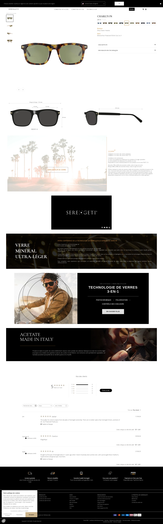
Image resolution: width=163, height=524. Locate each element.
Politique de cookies (135, 520)
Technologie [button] (92, 9)
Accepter (31, 514)
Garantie (106, 520)
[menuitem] (61, 9)
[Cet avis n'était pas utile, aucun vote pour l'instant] (139, 430)
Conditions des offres (107, 522)
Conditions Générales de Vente (96, 520)
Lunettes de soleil (43, 497)
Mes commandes (73, 502)
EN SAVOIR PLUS (113, 311)
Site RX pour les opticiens (103, 504)
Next (23, 89)
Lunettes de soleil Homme (45, 498)
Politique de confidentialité (115, 520)
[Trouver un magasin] (146, 9)
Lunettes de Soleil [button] (61, 9)
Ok (119, 3)
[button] (4, 521)
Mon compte (72, 500)
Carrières (134, 500)
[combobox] (45, 405)
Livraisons (72, 506)
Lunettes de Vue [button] (77, 9)
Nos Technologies (101, 500)
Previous (19, 89)
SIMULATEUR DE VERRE (57, 170)
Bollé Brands (134, 498)
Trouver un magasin (74, 498)
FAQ (70, 508)
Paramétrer (19, 514)
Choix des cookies (126, 520)
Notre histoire (135, 497)
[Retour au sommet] (159, 519)
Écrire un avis (105, 390)
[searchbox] (28, 405)
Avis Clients (100, 506)
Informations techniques (108, 50)
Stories (132, 9)
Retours (71, 504)
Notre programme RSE (102, 508)
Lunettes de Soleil (11, 13)
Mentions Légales (117, 522)
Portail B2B (85, 520)
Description (102, 45)
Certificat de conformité (137, 502)
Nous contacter (73, 497)
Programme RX (100, 502)
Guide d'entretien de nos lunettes (105, 497)
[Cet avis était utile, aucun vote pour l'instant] (136, 430)
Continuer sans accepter (8, 514)
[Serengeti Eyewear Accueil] (14, 9)
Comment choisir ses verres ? (104, 498)
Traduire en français (47, 424)
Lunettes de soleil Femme (45, 500)
